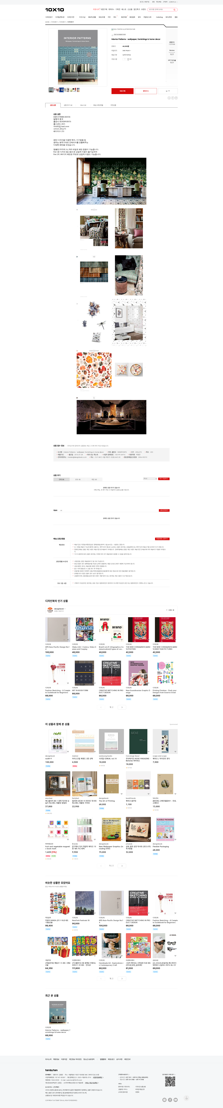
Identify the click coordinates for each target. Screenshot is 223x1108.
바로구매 (122, 91)
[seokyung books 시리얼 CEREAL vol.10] (111, 748)
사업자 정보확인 (97, 1077)
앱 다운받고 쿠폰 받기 (168, 1074)
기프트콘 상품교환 (140, 1087)
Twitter (169, 98)
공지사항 (119, 1059)
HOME (47, 22)
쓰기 (172, 54)
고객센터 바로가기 (123, 1074)
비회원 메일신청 (139, 1089)
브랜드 (143, 9)
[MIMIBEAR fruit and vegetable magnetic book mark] (57, 838)
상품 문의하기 (164, 510)
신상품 (130, 9)
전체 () (61, 479)
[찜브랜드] (113, 35)
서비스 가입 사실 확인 (91, 1083)
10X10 (54, 9)
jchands (129, 844)
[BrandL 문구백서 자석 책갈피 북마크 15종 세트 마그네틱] (84, 838)
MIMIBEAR (49, 844)
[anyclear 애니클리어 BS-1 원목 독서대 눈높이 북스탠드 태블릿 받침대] (57, 792)
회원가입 (147, 2)
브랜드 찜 (170, 610)
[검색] (174, 9)
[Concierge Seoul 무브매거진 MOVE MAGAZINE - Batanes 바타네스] (138, 749)
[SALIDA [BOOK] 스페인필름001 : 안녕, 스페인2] (165, 791)
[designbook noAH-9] (57, 748)
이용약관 (64, 1059)
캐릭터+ (111, 9)
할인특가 (137, 9)
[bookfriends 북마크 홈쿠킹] (138, 790)
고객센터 (165, 2)
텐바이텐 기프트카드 (124, 1087)
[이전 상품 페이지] (101, 707)
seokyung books (105, 756)
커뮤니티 (96, 9)
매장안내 (127, 1059)
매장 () (94, 479)
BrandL (75, 844)
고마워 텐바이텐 (122, 1092)
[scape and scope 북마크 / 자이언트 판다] (165, 746)
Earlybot (75, 798)
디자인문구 (54, 22)
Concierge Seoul (132, 756)
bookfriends (131, 798)
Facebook (172, 98)
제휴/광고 (111, 1059)
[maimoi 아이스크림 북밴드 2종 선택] (84, 748)
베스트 (123, 9)
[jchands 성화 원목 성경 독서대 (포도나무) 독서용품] (138, 835)
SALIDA (155, 798)
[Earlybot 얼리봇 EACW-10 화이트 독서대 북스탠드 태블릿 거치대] (84, 789)
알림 (153, 2)
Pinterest (176, 98)
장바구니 (173, 2)
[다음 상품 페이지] (122, 707)
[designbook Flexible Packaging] (165, 836)
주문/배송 (158, 2)
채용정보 (56, 1059)
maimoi (75, 756)
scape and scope (160, 756)
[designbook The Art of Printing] (111, 790)
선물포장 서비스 (122, 1089)
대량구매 (104, 9)
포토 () (78, 479)
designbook (50, 756)
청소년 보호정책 (88, 1059)
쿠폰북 (137, 1092)
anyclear (48, 798)
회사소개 (48, 1059)
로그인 (141, 2)
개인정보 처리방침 (75, 1059)
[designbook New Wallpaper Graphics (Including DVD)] (111, 837)
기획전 (117, 9)
